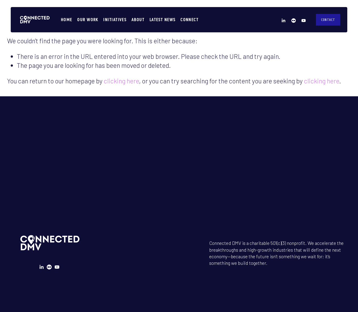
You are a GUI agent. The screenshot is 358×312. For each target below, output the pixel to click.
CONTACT (328, 20)
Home (66, 19)
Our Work (87, 19)
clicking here (121, 81)
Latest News (163, 19)
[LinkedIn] (283, 19)
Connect (189, 19)
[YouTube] (303, 19)
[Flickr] (293, 19)
